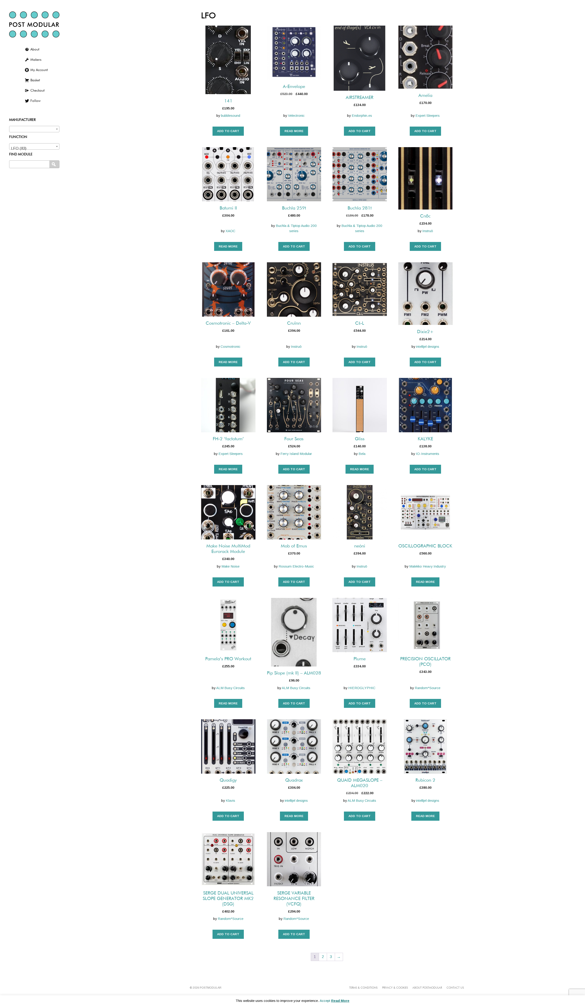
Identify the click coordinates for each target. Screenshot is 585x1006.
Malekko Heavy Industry (427, 566)
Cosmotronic (230, 346)
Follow (35, 101)
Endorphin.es (362, 115)
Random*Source (427, 688)
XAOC (230, 231)
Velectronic (296, 115)
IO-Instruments (427, 454)
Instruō (427, 231)
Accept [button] (325, 1001)
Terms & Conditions (363, 988)
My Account (39, 70)
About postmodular (427, 988)
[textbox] (34, 128)
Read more (294, 131)
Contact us (455, 988)
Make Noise (230, 566)
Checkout (37, 90)
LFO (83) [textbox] (19, 148)
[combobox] (34, 129)
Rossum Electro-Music (296, 566)
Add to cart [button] (228, 131)
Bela (362, 454)
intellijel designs (427, 346)
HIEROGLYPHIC (361, 688)
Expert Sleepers (427, 115)
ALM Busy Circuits (230, 688)
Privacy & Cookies (395, 988)
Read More (340, 1001)
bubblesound (230, 115)
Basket (35, 80)
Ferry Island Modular (296, 454)
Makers (35, 59)
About (34, 49)
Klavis (230, 800)
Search (54, 164)
